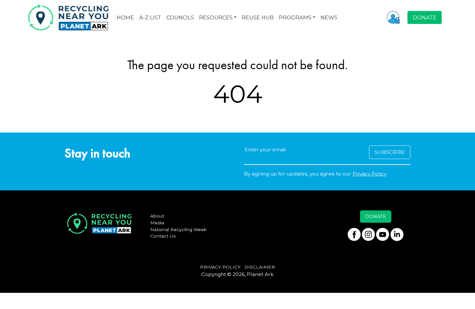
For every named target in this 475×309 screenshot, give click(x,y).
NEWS (329, 17)
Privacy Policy (369, 174)
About (157, 215)
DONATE (425, 17)
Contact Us (163, 236)
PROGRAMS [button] (295, 17)
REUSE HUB (258, 17)
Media (157, 222)
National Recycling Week (178, 229)
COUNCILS (180, 17)
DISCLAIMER (259, 267)
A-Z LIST (150, 17)
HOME (125, 17)
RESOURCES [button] (216, 17)
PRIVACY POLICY (220, 267)
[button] (393, 17)
